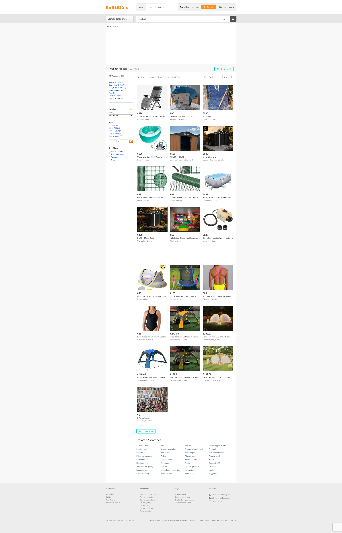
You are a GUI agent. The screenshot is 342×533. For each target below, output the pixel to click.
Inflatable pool (190, 453)
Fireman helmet (142, 460)
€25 (205, 293)
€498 (140, 235)
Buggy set (213, 474)
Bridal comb (189, 474)
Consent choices (146, 508)
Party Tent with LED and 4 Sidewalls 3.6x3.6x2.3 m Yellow (194, 337)
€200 (205, 113)
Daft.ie (108, 497)
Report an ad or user (182, 497)
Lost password (180, 494)
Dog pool (212, 449)
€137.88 (207, 374)
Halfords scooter (191, 460)
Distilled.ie (110, 494)
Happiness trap (142, 463)
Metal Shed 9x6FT (178, 157)
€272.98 (174, 333)
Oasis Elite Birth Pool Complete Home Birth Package (159, 157)
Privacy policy (145, 503)
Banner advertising (181, 520)
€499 (205, 194)
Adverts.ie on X (217, 501)
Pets (110, 93)
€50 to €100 (113, 128)
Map (131, 109)
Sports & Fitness (115, 96)
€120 (140, 153)
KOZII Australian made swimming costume (221, 296)
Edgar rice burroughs (144, 456)
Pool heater (165, 453)
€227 (205, 235)
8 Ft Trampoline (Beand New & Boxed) (186, 296)
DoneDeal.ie (110, 500)
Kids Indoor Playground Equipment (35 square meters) (193, 238)
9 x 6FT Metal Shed (145, 238)
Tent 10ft (164, 467)
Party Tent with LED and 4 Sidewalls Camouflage (223, 377)
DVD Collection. (143, 418)
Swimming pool (142, 446)
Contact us (232, 520)
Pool (162, 446)
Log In (231, 7)
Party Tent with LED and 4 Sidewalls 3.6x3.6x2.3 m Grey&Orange (230, 337)
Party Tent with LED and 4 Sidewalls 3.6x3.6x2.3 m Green (194, 377)
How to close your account (184, 500)
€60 (172, 113)
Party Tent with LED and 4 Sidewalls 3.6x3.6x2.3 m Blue (160, 377)
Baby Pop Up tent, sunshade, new (151, 296)
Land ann (212, 470)
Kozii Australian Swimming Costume (152, 337)
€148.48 (141, 374)
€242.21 (174, 374)
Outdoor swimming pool (194, 449)
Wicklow (214, 299)
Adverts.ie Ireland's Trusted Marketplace (120, 7)
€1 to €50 (112, 126)
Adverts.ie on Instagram (220, 495)
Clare (184, 340)
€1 (138, 414)
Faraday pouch (214, 456)
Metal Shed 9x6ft (210, 157)
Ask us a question (147, 497)
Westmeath (182, 119)
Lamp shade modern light (170, 470)
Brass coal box (166, 474)
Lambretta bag (141, 470)
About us (224, 520)
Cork (152, 119)
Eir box (163, 456)
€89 (139, 194)
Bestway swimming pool (170, 449)
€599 (172, 153)
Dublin (213, 119)
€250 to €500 (114, 134)
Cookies (200, 520)
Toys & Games (114, 99)
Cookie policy (145, 506)
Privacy (192, 520)
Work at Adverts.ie (113, 503)
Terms (207, 520)
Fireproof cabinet (167, 460)
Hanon (211, 460)
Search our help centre (149, 494)
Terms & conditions (147, 500)
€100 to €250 (114, 131)
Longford (189, 160)
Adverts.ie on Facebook (220, 498)
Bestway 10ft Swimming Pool (182, 116)
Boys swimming (142, 474)
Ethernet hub (190, 456)
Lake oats (212, 467)
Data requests (145, 511)
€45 (139, 293)
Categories (215, 520)
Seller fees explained (182, 503)
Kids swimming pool (216, 453)
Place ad (210, 7)
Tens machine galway (144, 467)
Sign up (222, 7)
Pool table (207, 116)
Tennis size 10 (214, 463)
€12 (172, 235)
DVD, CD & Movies (116, 88)
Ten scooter (165, 463)
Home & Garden (115, 90)
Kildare (146, 299)
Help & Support (154, 520)
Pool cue (139, 453)
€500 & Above (114, 136)
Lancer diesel (190, 470)
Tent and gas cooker (192, 467)
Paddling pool (141, 449)
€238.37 (207, 333)
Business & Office (116, 85)
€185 (172, 293)
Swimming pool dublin (217, 446)
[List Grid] (226, 77)
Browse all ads (167, 520)
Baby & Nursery (115, 82)
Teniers (187, 463)
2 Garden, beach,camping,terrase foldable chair (157, 116)
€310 (140, 113)
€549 (205, 153)
